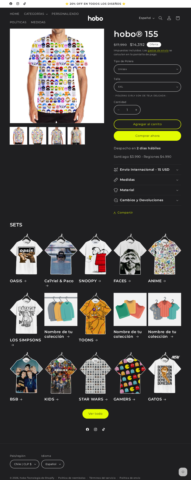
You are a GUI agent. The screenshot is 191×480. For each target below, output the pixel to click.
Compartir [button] (125, 212)
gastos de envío (158, 50)
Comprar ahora (147, 136)
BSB (14, 399)
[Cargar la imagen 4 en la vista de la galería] (76, 135)
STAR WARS (91, 399)
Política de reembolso (71, 478)
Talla (117, 78)
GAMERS (122, 399)
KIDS (49, 399)
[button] (35, 14)
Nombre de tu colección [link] (58, 334)
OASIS (16, 281)
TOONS (86, 340)
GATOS (155, 399)
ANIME (155, 281)
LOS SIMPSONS (25, 340)
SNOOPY (88, 281)
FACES (120, 281)
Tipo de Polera (123, 61)
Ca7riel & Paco (59, 281)
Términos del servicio (102, 478)
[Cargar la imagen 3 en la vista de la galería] (57, 135)
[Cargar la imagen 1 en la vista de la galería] (18, 135)
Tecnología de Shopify (40, 478)
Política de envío (130, 478)
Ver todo (95, 413)
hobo (23, 478)
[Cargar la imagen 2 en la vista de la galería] (37, 135)
